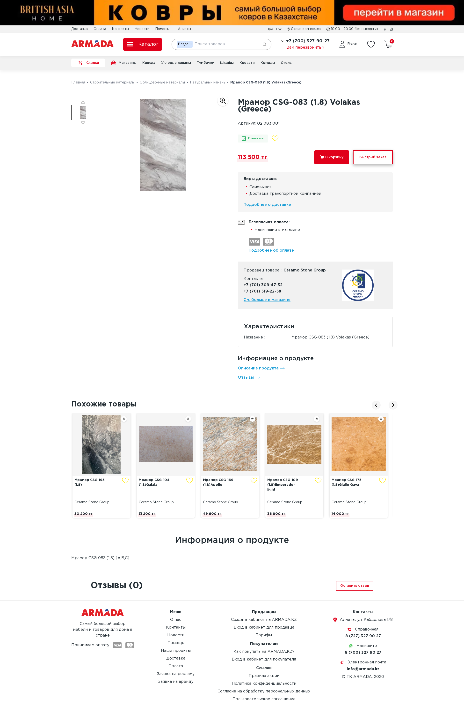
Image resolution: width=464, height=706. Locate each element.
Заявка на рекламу (176, 674)
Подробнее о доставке (267, 205)
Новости (142, 29)
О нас (175, 620)
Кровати (247, 62)
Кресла (148, 62)
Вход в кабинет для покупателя (264, 659)
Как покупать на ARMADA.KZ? (263, 651)
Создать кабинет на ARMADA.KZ (264, 620)
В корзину (334, 157)
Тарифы (264, 635)
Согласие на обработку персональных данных (264, 691)
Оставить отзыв (354, 585)
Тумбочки (205, 62)
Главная (78, 82)
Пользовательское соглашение (264, 699)
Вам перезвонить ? (305, 47)
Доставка (79, 29)
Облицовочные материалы (162, 82)
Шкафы (227, 62)
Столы (286, 62)
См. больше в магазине (267, 300)
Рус (279, 29)
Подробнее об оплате (271, 250)
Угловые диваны (176, 62)
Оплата (100, 29)
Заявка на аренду (175, 681)
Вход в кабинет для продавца (264, 627)
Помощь (162, 29)
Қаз (270, 29)
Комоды (268, 62)
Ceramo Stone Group (304, 270)
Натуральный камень (207, 82)
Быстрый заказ (372, 157)
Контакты (120, 29)
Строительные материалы (112, 82)
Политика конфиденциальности (264, 683)
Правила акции (264, 676)
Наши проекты (176, 651)
